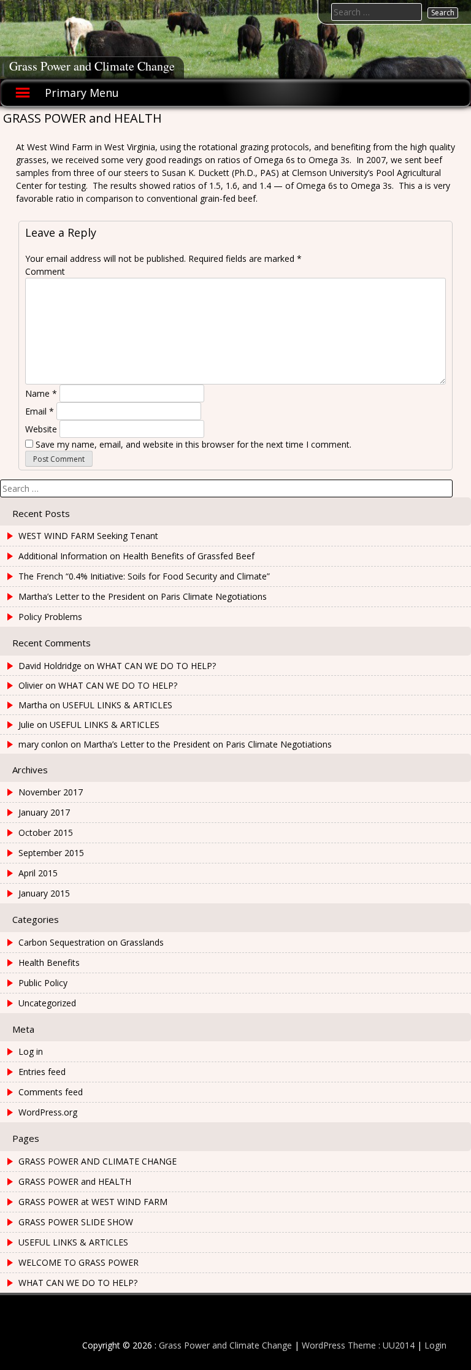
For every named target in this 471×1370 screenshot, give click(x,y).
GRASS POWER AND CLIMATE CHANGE (97, 1161)
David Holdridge (50, 666)
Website (41, 429)
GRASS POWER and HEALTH (74, 1181)
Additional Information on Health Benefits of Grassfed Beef (136, 556)
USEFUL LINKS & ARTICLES (117, 705)
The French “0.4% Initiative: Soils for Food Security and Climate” (144, 576)
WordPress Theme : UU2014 (358, 1345)
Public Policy (42, 983)
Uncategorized (47, 1003)
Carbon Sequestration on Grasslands (91, 942)
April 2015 (38, 873)
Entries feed (42, 1071)
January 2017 (44, 812)
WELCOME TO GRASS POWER (78, 1262)
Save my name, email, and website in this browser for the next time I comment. (193, 444)
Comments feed (50, 1092)
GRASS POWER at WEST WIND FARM (92, 1201)
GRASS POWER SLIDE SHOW (75, 1222)
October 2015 (45, 832)
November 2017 (50, 792)
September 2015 (51, 853)
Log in (30, 1051)
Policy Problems (50, 616)
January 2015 (44, 893)
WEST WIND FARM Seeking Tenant (88, 535)
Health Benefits (49, 962)
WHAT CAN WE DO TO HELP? (156, 666)
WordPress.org (47, 1112)
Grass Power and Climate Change (92, 66)
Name (41, 393)
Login (435, 1345)
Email (39, 411)
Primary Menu (82, 92)
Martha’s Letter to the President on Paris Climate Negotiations (142, 596)
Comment (45, 271)
